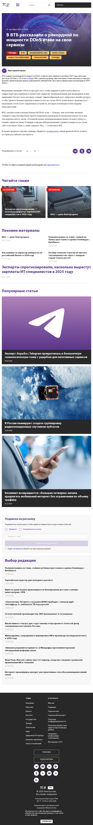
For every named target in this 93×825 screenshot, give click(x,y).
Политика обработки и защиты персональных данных (57, 728)
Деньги (29, 711)
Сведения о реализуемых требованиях (53, 736)
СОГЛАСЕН (46, 821)
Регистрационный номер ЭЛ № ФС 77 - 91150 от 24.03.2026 (46, 800)
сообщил (30, 79)
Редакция (52, 707)
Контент (29, 715)
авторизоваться (51, 165)
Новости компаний (33, 744)
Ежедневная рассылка (32, 529)
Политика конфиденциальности (57, 720)
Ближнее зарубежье (34, 740)
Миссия (51, 703)
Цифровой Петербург (35, 736)
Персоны (29, 707)
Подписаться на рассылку (46, 543)
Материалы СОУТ (55, 742)
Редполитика (53, 711)
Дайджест (13, 529)
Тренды (29, 723)
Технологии (30, 727)
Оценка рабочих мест (57, 715)
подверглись (52, 131)
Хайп (28, 732)
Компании (30, 703)
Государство (31, 719)
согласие (16, 549)
